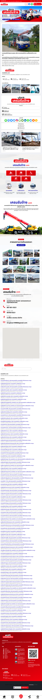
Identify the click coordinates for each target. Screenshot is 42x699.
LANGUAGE (39, 1)
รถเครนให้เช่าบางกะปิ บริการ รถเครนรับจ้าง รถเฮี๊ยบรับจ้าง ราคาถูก (13, 610)
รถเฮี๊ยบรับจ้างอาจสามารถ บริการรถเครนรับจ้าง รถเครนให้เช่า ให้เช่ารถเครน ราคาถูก (16, 578)
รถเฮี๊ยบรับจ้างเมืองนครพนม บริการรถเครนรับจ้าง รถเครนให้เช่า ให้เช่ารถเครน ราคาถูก (17, 626)
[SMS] (19, 120)
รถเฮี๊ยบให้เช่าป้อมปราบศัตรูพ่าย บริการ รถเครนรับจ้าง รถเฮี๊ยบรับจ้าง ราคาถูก (15, 629)
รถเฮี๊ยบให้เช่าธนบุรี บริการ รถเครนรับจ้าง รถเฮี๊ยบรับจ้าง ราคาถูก (13, 393)
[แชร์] (29, 696)
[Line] (6, 120)
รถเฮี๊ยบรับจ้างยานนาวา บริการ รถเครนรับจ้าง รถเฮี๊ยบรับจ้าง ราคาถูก (14, 431)
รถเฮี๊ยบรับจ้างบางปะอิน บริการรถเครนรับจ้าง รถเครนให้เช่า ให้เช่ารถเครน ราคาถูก (16, 387)
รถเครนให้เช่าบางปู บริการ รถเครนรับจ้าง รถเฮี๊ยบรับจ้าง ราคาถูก (13, 531)
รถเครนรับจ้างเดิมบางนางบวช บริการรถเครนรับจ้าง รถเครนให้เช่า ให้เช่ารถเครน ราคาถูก (17, 525)
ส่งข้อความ (6, 677)
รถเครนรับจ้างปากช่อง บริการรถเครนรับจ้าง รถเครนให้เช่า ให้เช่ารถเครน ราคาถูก (16, 613)
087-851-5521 (38, 4)
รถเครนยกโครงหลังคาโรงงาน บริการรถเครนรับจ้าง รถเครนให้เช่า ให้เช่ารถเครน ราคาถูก (17, 544)
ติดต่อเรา (31, 1)
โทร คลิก (6, 78)
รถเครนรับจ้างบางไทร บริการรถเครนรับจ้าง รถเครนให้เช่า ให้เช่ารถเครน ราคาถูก (16, 512)
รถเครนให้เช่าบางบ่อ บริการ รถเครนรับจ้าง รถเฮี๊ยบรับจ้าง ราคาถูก (13, 497)
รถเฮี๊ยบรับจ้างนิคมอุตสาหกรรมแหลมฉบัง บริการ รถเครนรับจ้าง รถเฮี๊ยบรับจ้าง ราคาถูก (17, 443)
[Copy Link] (36, 120)
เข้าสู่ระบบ (34, 1)
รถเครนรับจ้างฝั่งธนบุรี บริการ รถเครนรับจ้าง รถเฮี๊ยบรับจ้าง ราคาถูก (13, 449)
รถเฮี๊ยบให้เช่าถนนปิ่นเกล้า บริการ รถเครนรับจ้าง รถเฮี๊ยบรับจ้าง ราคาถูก (14, 418)
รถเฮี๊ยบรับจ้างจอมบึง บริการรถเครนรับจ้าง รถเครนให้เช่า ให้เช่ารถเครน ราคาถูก (16, 440)
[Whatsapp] (28, 120)
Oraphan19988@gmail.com (17, 323)
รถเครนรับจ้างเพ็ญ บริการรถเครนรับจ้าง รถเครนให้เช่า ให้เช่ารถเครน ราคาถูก (15, 607)
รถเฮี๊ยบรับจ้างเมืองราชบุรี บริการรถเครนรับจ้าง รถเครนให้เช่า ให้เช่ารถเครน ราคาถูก (16, 585)
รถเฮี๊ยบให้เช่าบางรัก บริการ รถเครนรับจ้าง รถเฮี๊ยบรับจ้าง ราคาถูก (13, 534)
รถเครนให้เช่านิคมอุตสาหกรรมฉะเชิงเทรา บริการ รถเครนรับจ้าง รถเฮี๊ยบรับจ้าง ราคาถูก (17, 556)
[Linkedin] (25, 120)
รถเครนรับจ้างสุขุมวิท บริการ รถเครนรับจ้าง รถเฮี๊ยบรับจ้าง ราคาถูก (13, 616)
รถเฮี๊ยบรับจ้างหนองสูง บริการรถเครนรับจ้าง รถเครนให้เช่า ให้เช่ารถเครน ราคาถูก (16, 509)
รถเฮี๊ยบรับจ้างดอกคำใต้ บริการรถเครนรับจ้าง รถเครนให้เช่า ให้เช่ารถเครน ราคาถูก (21, 654)
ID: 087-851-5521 (16, 675)
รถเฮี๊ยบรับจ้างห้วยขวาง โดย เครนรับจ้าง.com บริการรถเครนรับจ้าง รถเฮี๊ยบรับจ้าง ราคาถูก (18, 519)
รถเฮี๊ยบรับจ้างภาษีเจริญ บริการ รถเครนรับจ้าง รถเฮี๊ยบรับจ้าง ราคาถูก (14, 412)
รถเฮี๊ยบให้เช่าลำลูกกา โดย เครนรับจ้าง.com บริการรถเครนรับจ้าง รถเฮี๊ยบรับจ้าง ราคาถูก (17, 459)
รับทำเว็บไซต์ (35, 684)
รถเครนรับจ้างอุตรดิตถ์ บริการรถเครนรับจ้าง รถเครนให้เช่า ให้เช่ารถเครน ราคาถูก (16, 560)
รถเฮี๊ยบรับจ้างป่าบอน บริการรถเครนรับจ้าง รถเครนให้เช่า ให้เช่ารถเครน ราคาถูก (16, 600)
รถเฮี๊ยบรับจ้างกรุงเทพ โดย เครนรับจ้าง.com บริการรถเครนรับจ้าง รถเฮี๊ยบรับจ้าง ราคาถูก (18, 471)
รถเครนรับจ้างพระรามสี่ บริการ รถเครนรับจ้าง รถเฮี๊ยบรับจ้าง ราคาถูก (14, 484)
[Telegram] (30, 120)
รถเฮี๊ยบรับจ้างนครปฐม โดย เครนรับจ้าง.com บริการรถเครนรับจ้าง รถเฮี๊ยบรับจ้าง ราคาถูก (18, 604)
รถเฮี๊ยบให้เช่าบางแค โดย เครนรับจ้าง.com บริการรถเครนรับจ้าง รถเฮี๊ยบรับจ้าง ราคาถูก (17, 405)
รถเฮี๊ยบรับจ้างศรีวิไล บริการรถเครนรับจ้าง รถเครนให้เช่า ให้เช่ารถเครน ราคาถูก (15, 538)
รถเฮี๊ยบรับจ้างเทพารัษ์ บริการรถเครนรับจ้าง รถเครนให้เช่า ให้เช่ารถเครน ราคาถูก (16, 493)
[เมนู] (12, 696)
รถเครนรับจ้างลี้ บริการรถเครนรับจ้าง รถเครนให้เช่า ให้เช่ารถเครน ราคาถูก (14, 453)
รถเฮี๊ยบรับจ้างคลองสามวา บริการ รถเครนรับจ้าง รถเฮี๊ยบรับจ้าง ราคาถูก (14, 434)
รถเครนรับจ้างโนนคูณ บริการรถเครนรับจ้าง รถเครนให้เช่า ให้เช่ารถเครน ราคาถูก (16, 503)
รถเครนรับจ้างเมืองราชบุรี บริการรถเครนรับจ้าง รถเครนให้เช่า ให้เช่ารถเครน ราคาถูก (16, 575)
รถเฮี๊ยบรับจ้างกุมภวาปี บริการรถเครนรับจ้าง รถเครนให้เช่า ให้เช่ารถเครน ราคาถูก (16, 500)
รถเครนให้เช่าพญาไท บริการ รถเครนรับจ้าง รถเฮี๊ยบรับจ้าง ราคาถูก (13, 569)
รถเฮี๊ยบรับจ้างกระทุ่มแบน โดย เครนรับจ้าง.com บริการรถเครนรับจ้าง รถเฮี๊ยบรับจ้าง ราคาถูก (18, 588)
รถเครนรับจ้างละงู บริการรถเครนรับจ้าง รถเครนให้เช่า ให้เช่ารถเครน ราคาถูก (15, 424)
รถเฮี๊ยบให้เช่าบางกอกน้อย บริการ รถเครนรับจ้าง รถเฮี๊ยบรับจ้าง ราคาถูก (14, 396)
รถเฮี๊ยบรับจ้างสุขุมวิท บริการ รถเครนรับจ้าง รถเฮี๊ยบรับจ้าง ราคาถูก (13, 446)
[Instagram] (17, 120)
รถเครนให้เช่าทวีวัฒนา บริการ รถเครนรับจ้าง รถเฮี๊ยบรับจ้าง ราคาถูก (13, 506)
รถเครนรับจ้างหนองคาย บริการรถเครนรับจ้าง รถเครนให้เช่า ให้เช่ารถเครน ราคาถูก (16, 597)
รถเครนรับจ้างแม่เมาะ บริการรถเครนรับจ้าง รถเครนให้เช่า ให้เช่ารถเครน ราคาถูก (16, 427)
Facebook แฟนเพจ (7, 114)
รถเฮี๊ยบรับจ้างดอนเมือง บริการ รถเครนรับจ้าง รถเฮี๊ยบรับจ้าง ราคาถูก (21, 662)
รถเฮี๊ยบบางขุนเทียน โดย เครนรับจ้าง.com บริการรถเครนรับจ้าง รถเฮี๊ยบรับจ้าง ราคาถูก (17, 465)
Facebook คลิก (23, 78)
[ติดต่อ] (21, 696)
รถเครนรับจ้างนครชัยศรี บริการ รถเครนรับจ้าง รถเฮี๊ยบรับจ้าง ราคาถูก (14, 553)
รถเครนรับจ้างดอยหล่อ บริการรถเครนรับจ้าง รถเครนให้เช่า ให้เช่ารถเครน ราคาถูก (16, 490)
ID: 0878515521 (15, 79)
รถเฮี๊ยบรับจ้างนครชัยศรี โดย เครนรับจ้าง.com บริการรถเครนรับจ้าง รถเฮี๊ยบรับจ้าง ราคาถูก (18, 402)
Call (36, 3)
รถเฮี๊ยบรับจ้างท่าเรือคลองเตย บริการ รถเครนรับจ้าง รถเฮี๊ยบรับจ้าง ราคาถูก (15, 522)
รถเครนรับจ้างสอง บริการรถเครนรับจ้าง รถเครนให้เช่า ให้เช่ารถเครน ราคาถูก (15, 528)
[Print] (33, 120)
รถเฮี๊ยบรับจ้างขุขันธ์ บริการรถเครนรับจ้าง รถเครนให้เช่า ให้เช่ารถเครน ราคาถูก (15, 462)
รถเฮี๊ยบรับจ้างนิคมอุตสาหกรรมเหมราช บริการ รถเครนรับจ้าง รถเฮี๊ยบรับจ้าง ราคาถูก (17, 547)
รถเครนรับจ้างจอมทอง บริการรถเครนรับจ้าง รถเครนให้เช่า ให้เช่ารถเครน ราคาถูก (16, 475)
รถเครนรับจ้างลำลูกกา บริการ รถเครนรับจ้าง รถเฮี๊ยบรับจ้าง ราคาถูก (13, 572)
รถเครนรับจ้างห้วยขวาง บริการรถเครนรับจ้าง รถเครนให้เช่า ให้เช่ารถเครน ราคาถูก (16, 541)
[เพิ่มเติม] (38, 696)
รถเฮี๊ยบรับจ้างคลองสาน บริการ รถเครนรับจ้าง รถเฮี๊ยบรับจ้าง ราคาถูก (14, 619)
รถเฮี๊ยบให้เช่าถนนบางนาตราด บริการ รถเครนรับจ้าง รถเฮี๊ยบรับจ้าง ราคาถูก (15, 487)
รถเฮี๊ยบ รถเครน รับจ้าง (25, 79)
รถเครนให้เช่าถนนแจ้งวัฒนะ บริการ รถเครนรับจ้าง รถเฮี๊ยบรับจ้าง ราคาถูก (14, 421)
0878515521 (6, 111)
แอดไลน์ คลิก (14, 78)
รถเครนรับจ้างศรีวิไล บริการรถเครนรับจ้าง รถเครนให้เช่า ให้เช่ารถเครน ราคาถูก (15, 409)
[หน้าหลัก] (4, 696)
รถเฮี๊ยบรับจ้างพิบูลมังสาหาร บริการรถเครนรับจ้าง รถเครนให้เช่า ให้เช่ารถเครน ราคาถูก (17, 478)
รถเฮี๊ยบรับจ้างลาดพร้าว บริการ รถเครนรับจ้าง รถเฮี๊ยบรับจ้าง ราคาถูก (14, 390)
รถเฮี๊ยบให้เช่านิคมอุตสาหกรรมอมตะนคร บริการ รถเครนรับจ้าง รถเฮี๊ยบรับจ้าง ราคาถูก (17, 594)
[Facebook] (8, 120)
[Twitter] (14, 120)
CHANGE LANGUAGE (18, 687)
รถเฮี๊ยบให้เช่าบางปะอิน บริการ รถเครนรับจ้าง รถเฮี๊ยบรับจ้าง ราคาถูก (13, 566)
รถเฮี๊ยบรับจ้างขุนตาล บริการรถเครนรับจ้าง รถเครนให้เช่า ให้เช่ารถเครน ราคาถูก (16, 563)
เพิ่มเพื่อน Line (6, 110)
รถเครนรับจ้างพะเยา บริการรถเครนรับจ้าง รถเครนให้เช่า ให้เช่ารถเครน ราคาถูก (15, 415)
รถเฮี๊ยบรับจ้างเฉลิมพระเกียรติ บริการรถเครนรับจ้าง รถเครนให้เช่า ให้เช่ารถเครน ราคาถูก (17, 582)
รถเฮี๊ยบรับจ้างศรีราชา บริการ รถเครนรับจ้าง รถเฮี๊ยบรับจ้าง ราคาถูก (13, 468)
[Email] (22, 120)
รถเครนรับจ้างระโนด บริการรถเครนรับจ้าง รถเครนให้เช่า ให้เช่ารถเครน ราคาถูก (15, 622)
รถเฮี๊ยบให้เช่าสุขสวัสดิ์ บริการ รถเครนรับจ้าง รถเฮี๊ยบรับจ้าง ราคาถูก (13, 399)
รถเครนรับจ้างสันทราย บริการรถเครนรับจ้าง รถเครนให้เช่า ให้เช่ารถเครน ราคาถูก (16, 515)
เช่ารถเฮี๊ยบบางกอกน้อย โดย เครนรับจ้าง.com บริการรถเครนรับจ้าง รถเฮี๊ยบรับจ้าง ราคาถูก (18, 550)
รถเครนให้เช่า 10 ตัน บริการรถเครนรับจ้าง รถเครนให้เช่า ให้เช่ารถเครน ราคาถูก (15, 481)
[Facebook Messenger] (11, 120)
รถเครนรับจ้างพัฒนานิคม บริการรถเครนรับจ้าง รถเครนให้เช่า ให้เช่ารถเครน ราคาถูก (16, 591)
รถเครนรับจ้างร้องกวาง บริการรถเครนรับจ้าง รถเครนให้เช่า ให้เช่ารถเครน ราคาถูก (16, 380)
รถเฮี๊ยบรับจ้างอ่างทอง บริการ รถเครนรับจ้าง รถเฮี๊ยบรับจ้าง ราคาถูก (13, 437)
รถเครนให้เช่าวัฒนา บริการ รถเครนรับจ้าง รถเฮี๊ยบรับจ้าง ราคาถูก (13, 456)
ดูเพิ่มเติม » (4, 150)
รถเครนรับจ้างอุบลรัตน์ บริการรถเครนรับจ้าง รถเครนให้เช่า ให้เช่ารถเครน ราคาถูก (21, 650)
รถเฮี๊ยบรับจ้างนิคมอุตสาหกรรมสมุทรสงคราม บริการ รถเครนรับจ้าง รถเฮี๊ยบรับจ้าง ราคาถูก (21, 658)
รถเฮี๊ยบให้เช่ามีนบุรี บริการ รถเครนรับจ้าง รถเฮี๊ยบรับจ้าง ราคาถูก (13, 383)
